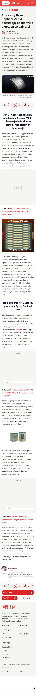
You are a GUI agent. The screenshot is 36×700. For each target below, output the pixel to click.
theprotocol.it (6, 668)
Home (6, 10)
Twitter (6, 598)
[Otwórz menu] (32, 3)
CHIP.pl (9, 664)
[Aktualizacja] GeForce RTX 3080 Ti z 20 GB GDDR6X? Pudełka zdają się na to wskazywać (18, 393)
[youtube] (4, 573)
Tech (16, 10)
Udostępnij (7, 592)
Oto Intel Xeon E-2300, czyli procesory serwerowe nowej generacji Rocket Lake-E (15, 211)
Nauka (22, 630)
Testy (3, 634)
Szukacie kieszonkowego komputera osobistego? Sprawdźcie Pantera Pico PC (18, 520)
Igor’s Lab (18, 330)
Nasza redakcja (7, 647)
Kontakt (4, 651)
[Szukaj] (28, 3)
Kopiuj (28, 598)
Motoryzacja (6, 637)
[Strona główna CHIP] (15, 3)
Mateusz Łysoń (10, 31)
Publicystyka (24, 634)
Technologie (6, 630)
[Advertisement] (18, 367)
